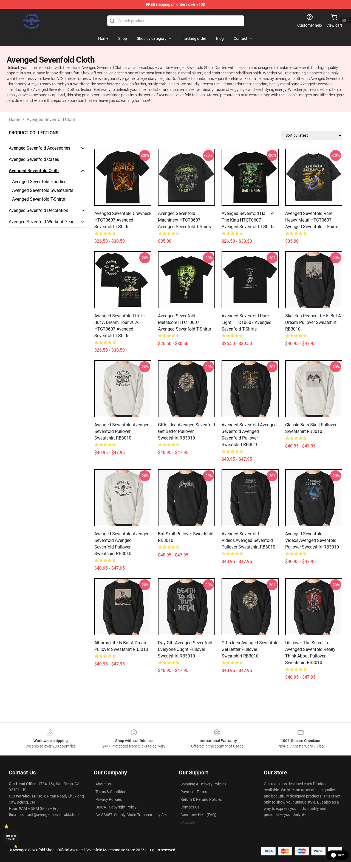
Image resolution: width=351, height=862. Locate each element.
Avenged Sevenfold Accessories (39, 148)
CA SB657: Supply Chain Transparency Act (131, 815)
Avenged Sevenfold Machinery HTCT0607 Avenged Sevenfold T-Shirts (184, 220)
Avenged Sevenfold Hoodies (39, 181)
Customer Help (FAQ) (198, 815)
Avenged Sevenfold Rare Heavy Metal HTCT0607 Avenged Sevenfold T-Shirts (311, 220)
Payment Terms (193, 792)
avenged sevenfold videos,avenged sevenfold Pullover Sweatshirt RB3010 (248, 540)
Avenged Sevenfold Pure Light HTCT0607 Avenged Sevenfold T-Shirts (246, 322)
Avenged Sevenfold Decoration (38, 210)
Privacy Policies (108, 799)
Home (14, 119)
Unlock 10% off (11, 838)
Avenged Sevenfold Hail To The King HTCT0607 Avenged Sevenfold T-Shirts (248, 220)
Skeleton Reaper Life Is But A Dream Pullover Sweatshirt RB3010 (313, 322)
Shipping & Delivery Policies (203, 784)
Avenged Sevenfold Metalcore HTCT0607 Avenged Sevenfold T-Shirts (184, 322)
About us (103, 784)
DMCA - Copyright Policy (116, 807)
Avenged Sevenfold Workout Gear (41, 221)
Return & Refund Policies (201, 799)
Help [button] (341, 855)
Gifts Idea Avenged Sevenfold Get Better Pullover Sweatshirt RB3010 (186, 431)
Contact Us (189, 807)
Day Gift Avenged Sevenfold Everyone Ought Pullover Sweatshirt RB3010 (185, 649)
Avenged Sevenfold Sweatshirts (42, 190)
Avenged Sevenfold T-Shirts (38, 199)
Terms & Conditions (111, 792)
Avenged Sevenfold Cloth (51, 119)
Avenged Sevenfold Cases (34, 159)
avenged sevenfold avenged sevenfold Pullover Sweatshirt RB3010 (121, 431)
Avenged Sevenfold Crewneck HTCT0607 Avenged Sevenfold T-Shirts (122, 220)
